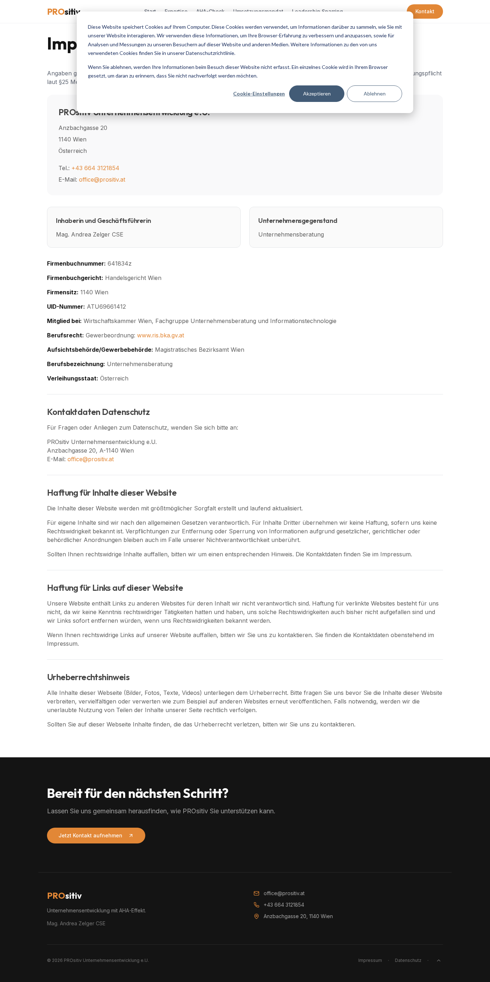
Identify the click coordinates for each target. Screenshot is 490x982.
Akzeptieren (317, 93)
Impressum (370, 960)
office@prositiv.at (102, 179)
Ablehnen (375, 93)
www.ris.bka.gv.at (160, 335)
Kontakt (424, 11)
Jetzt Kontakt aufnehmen (90, 835)
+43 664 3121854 (95, 168)
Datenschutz (408, 960)
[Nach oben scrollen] (438, 960)
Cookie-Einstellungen (259, 93)
